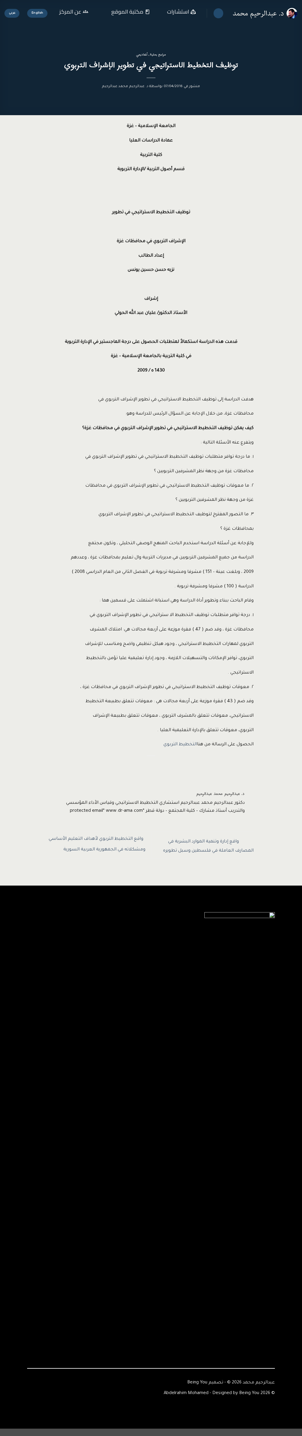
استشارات (178, 12)
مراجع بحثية (158, 54)
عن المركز (70, 12)
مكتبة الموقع (127, 12)
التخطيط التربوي (180, 744)
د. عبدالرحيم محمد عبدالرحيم (125, 86)
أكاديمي (141, 54)
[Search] (219, 13)
